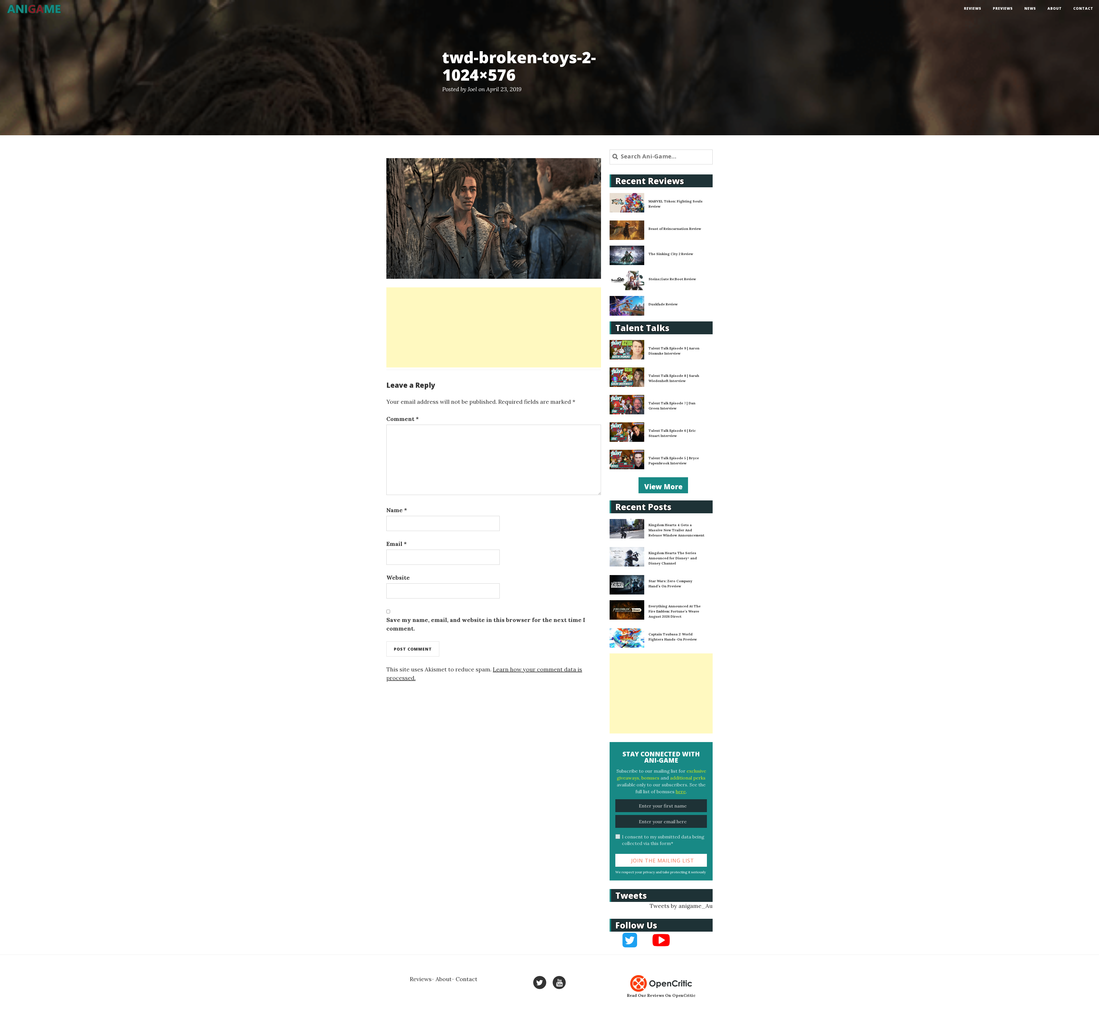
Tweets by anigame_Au (681, 905)
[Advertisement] (493, 327)
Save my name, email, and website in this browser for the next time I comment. (485, 624)
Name (396, 510)
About (1054, 8)
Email (396, 543)
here (681, 791)
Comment (402, 418)
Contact (1083, 8)
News (1030, 8)
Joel (472, 89)
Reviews (972, 8)
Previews (1003, 8)
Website (398, 577)
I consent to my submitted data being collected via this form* (663, 840)
